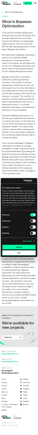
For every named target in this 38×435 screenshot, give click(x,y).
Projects (4, 386)
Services (4, 382)
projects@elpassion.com (10, 354)
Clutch (25, 398)
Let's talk (27, 3)
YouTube (26, 386)
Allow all (19, 247)
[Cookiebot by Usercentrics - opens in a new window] (24, 181)
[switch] (33, 220)
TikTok (25, 395)
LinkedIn (26, 379)
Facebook (26, 382)
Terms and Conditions (13, 425)
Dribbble (26, 401)
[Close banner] (35, 181)
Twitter (25, 392)
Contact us (8, 337)
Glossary (4, 401)
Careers (4, 389)
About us (5, 392)
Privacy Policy (4, 425)
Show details (27, 241)
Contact (4, 395)
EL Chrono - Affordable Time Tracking (10, 406)
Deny (19, 253)
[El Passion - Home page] (7, 3)
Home (4, 379)
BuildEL (4, 410)
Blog (3, 398)
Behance (26, 404)
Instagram (26, 389)
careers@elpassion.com (10, 361)
